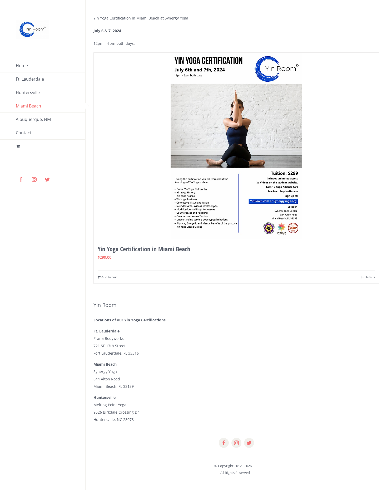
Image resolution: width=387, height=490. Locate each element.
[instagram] (236, 443)
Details (370, 277)
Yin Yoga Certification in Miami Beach (144, 248)
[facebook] (224, 443)
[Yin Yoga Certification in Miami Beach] (236, 146)
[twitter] (249, 443)
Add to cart (109, 277)
